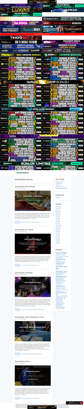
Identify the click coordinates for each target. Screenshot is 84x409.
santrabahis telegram (59, 296)
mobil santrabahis (59, 257)
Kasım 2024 (58, 219)
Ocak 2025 (58, 216)
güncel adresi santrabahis (59, 256)
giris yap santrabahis (63, 255)
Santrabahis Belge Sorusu (61, 186)
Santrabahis (18, 264)
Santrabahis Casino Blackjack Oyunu (29, 317)
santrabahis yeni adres (59, 301)
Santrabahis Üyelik (59, 304)
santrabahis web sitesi (38, 353)
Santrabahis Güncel (60, 279)
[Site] (21, 59)
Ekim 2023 (58, 241)
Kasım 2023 (58, 239)
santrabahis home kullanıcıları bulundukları (29, 309)
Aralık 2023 (58, 238)
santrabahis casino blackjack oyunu (28, 353)
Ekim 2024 (58, 221)
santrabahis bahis (58, 260)
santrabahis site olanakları (35, 222)
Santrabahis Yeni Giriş (60, 303)
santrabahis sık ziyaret (35, 265)
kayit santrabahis (65, 256)
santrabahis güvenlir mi (59, 283)
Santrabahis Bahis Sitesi (60, 261)
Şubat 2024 (58, 234)
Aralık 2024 (58, 218)
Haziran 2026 (58, 206)
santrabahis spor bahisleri (64, 295)
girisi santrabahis (58, 255)
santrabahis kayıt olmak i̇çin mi (27, 398)
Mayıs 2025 (58, 213)
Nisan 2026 (58, 208)
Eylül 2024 (58, 223)
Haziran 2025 (58, 211)
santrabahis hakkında (58, 284)
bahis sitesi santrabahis (61, 252)
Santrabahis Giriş (59, 183)
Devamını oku (34, 218)
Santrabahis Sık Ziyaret (24, 230)
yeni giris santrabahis (60, 308)
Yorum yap (17, 223)
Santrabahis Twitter (59, 299)
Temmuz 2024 (58, 226)
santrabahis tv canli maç (61, 297)
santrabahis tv (65, 296)
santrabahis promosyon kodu (61, 293)
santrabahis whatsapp (59, 300)
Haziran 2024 (58, 228)
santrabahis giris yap (59, 274)
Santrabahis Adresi (59, 181)
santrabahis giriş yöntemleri (26, 265)
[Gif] (42, 82)
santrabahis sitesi (58, 295)
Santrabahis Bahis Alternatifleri (62, 188)
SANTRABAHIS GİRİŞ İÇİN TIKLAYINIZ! (42, 34)
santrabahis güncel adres (61, 280)
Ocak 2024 (58, 236)
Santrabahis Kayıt (60, 286)
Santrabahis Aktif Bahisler (25, 186)
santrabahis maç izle (36, 398)
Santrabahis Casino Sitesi (61, 267)
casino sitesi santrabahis (61, 253)
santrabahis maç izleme (60, 288)
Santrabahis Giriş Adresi (60, 278)
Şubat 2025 (58, 214)
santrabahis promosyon (60, 291)
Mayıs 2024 (58, 229)
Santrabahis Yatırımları (24, 273)
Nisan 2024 (58, 231)
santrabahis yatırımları (40, 309)
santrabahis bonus (27, 222)
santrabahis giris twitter (60, 273)
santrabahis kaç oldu (58, 287)
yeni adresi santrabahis (60, 307)
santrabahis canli (59, 264)
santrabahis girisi (61, 271)
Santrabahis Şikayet (59, 305)
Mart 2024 (58, 233)
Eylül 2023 (58, 243)
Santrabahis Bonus (22, 361)
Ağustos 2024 (58, 224)
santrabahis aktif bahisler (20, 222)
